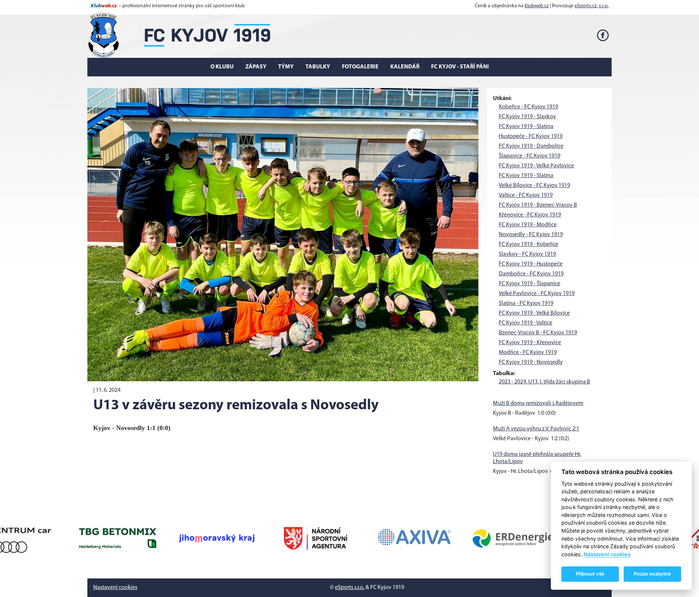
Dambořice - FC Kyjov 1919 (531, 274)
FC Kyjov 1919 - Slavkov (527, 117)
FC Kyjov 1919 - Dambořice (531, 146)
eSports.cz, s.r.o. (591, 6)
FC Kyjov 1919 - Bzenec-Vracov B (538, 205)
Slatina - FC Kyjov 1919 (526, 303)
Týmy (286, 67)
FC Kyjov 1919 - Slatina (526, 127)
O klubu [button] (222, 67)
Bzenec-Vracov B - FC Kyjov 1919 (538, 333)
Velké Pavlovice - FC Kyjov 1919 (536, 293)
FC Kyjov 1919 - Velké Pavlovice (536, 166)
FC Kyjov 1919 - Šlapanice (529, 284)
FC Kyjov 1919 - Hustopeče (530, 264)
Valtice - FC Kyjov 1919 (526, 195)
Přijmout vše (590, 574)
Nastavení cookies (115, 587)
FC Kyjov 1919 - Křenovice (530, 343)
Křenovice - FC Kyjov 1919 (530, 215)
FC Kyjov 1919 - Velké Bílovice (534, 313)
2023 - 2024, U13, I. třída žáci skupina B (544, 382)
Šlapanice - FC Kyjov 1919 (529, 156)
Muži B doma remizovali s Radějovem (538, 403)
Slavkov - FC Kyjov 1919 (527, 254)
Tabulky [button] (317, 67)
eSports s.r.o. (349, 587)
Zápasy (255, 67)
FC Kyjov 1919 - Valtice (525, 323)
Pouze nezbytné (652, 574)
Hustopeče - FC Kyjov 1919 (530, 136)
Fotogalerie (360, 67)
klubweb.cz (537, 6)
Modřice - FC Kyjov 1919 (528, 352)
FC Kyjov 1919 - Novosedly (531, 362)
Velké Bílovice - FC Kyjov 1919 (534, 185)
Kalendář (404, 67)
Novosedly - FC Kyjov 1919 (531, 235)
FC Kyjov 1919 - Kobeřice (528, 244)
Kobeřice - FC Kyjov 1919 (528, 107)
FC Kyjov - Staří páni (460, 67)
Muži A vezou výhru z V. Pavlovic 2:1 (536, 429)
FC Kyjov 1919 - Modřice (528, 225)
